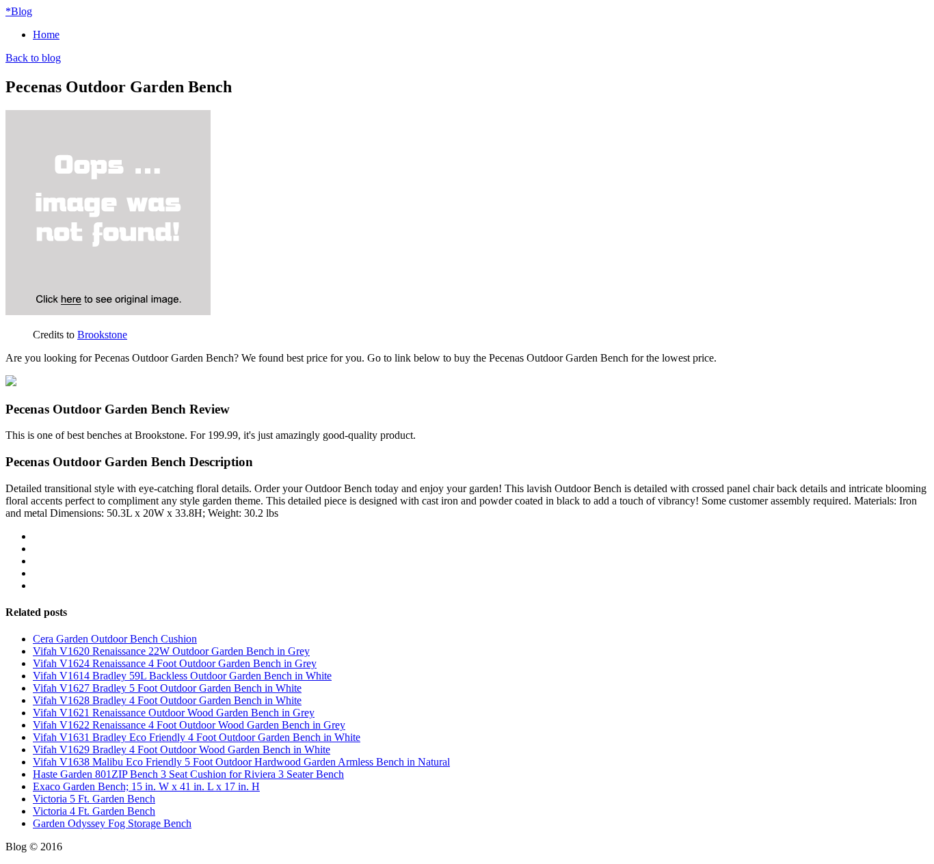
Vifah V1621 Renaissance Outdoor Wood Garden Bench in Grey (174, 712)
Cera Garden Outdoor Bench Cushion (115, 639)
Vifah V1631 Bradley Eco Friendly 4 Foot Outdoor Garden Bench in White (196, 737)
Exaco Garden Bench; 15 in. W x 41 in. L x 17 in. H (146, 786)
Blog (18, 11)
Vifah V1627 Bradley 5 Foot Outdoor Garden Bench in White (167, 688)
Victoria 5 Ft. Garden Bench (94, 799)
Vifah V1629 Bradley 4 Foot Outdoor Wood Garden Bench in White (181, 749)
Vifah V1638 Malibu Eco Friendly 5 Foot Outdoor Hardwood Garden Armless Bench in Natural (241, 762)
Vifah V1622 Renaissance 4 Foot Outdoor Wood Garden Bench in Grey (189, 725)
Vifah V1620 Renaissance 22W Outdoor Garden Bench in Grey (171, 651)
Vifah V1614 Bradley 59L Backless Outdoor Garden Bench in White (182, 675)
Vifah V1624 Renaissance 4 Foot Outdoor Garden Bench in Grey (175, 663)
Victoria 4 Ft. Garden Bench (94, 811)
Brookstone (102, 334)
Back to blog (33, 58)
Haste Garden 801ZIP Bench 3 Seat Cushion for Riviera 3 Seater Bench (188, 774)
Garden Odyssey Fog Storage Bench (112, 823)
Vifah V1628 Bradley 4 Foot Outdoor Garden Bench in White (167, 700)
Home (46, 34)
